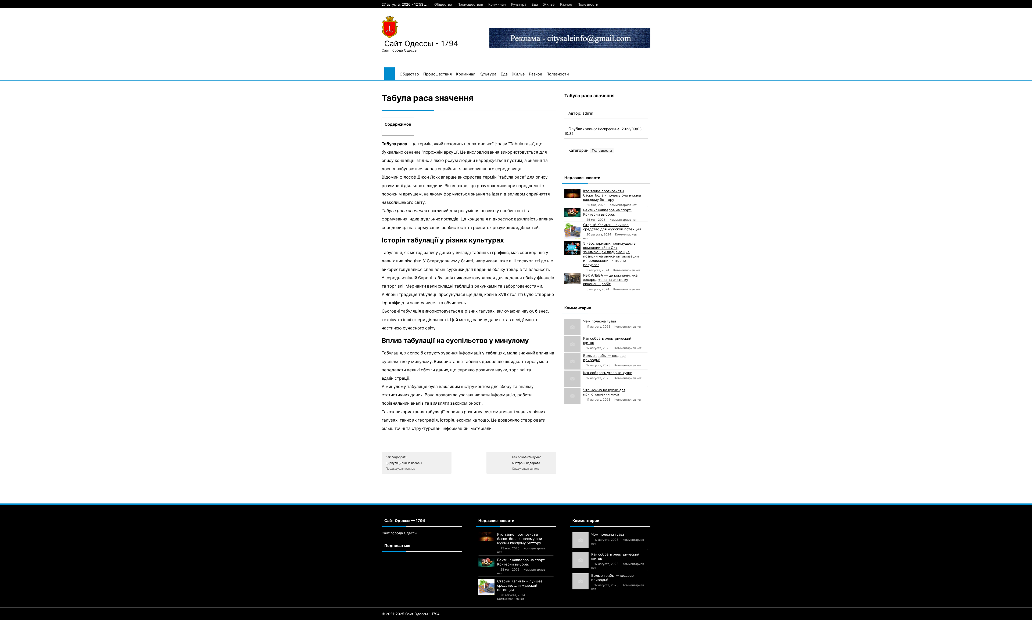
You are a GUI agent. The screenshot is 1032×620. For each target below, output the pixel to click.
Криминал (497, 4)
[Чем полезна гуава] (572, 327)
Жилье (549, 4)
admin (587, 113)
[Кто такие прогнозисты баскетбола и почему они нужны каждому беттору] (572, 193)
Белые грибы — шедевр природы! (604, 357)
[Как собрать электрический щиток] (572, 344)
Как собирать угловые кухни (607, 373)
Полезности (588, 4)
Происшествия (470, 4)
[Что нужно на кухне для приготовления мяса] (572, 396)
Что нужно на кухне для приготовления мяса (604, 392)
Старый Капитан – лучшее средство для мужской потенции (612, 227)
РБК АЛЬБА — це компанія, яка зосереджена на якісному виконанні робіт (610, 279)
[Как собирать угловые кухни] (572, 379)
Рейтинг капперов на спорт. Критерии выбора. (607, 212)
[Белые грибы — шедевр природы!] (572, 361)
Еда (535, 4)
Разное (566, 4)
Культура (518, 4)
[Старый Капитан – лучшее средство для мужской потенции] (572, 231)
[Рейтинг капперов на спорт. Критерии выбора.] (572, 212)
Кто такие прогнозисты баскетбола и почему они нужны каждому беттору (612, 195)
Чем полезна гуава (599, 321)
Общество (443, 4)
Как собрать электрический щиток (607, 340)
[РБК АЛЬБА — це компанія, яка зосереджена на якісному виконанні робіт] (572, 278)
